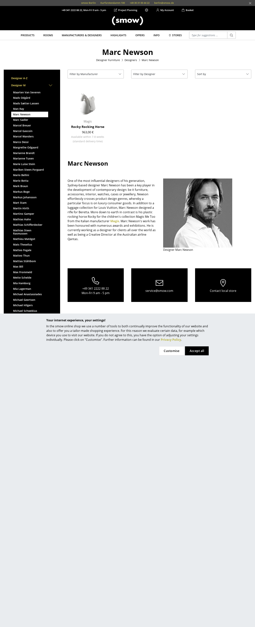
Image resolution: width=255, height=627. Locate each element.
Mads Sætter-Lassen (26, 103)
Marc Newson (21, 114)
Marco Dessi (21, 142)
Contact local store (223, 291)
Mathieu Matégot (24, 239)
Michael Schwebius (25, 311)
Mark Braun (20, 186)
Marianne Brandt (24, 153)
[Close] (250, 3)
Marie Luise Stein (24, 164)
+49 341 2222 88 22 (95, 288)
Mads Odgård (21, 98)
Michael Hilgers (23, 305)
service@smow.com (159, 291)
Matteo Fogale (22, 250)
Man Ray (18, 109)
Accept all (197, 351)
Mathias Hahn (22, 219)
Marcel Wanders (23, 136)
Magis (114, 221)
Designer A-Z (19, 78)
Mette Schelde (22, 277)
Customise (171, 351)
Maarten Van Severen (27, 92)
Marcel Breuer (22, 125)
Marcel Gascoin (22, 131)
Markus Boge (21, 191)
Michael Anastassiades (27, 294)
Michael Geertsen (24, 300)
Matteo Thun (21, 255)
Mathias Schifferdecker (27, 224)
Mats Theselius (22, 244)
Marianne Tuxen (23, 158)
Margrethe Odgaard (25, 147)
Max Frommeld (22, 272)
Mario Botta (20, 180)
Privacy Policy (171, 340)
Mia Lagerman (22, 289)
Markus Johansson (25, 197)
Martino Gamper (23, 213)
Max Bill (18, 266)
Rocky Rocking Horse (87, 127)
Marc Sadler (20, 120)
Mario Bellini (21, 175)
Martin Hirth (21, 208)
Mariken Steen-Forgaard (28, 169)
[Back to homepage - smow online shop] (127, 20)
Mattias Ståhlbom (24, 261)
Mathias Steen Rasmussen (22, 232)
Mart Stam (20, 202)
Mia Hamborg (21, 283)
